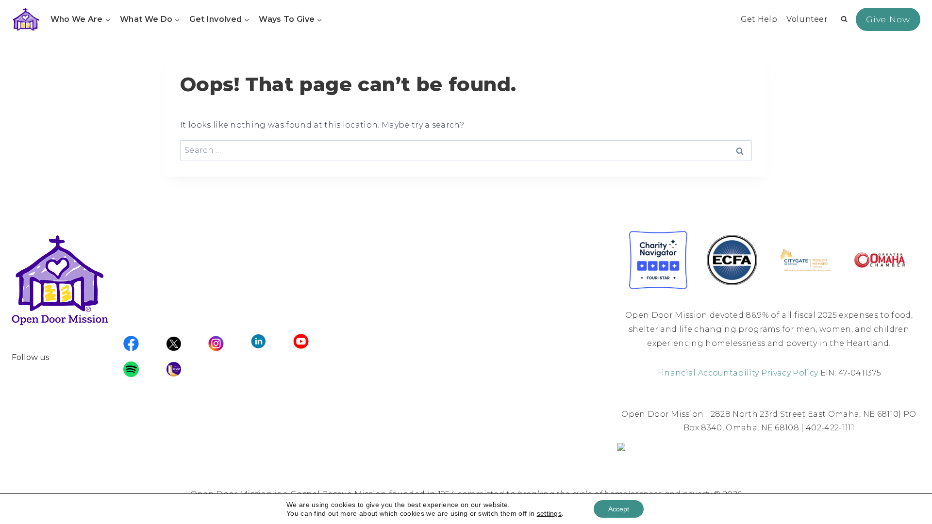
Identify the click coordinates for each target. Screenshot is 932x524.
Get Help (759, 19)
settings (549, 513)
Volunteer (807, 19)
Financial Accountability (708, 372)
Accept (618, 509)
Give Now (888, 19)
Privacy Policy (789, 372)
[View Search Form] (844, 19)
